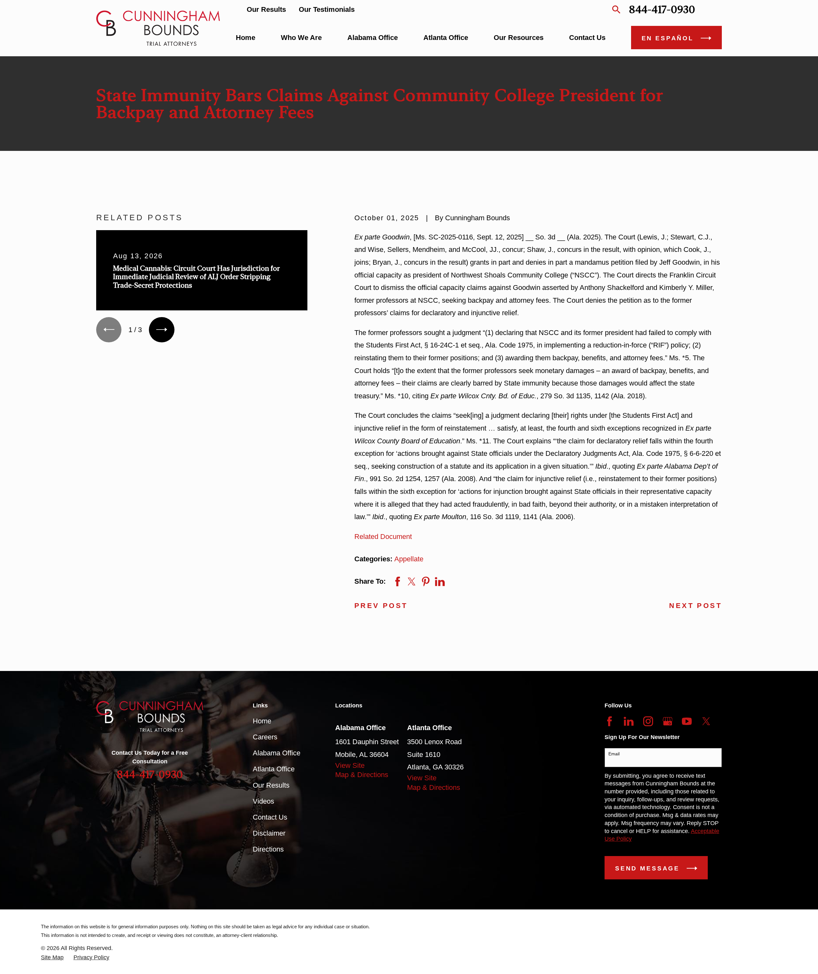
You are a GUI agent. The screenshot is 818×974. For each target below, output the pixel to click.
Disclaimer (269, 833)
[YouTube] (687, 721)
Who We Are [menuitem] (301, 38)
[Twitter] (706, 721)
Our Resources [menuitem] (519, 38)
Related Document (383, 537)
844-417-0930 (662, 9)
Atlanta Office (274, 769)
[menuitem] (52, 958)
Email (614, 753)
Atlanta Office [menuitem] (445, 38)
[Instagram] (648, 721)
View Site (350, 765)
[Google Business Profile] (668, 721)
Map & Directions (361, 775)
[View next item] (161, 329)
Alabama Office (276, 753)
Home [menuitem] (245, 38)
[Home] (158, 28)
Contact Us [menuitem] (587, 38)
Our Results (266, 9)
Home (262, 721)
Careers (265, 737)
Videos (263, 801)
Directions (268, 849)
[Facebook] (609, 721)
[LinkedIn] (629, 721)
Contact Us (270, 817)
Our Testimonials (327, 9)
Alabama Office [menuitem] (372, 38)
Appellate (408, 559)
